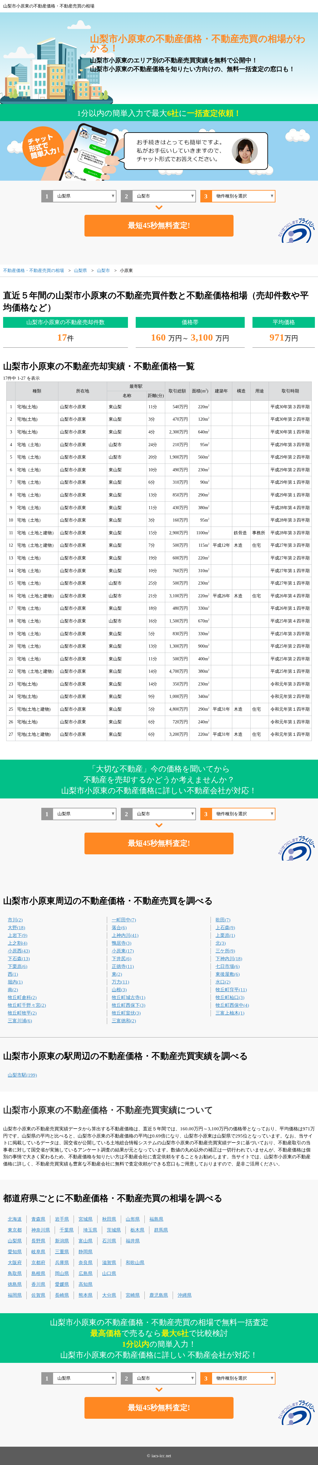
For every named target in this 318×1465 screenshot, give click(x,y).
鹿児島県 (158, 1295)
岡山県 (62, 1273)
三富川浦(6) (20, 1020)
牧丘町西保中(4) (232, 1005)
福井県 (133, 1240)
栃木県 (137, 1230)
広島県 (86, 1273)
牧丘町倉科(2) (22, 997)
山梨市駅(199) (22, 1075)
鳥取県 (15, 1273)
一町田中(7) (124, 919)
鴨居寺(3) (121, 943)
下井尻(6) (121, 958)
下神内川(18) (229, 958)
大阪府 (15, 1262)
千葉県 (67, 1230)
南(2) (13, 989)
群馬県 (161, 1230)
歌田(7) (223, 919)
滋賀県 (109, 1262)
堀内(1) (15, 981)
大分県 (109, 1295)
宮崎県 (133, 1295)
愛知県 (15, 1251)
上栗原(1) (225, 935)
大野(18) (16, 927)
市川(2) (15, 919)
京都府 (38, 1262)
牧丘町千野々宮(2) (27, 1005)
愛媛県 (62, 1284)
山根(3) (119, 989)
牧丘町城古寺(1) (128, 997)
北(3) (221, 943)
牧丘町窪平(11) (231, 989)
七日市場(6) (228, 966)
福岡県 (15, 1295)
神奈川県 (40, 1230)
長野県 (38, 1240)
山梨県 (15, 1240)
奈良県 (86, 1262)
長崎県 (62, 1295)
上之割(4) (17, 943)
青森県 (38, 1219)
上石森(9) (225, 927)
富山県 (86, 1240)
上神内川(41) (125, 935)
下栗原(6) (17, 966)
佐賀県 (38, 1295)
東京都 (15, 1230)
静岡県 (86, 1251)
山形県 (133, 1219)
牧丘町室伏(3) (126, 1013)
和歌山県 (135, 1262)
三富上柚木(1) (230, 1013)
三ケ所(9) (225, 950)
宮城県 (86, 1219)
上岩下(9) (17, 935)
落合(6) (119, 927)
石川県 (109, 1240)
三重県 (62, 1251)
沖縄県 (185, 1295)
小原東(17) (123, 950)
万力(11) (120, 981)
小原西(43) (19, 950)
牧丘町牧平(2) (22, 1013)
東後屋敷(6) (228, 974)
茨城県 (114, 1230)
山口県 (109, 1273)
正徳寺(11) (123, 966)
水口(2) (223, 981)
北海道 (15, 1219)
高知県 (86, 1284)
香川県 (38, 1284)
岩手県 (62, 1219)
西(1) (13, 974)
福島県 (156, 1219)
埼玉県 (90, 1230)
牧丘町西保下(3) (128, 1005)
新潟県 (62, 1240)
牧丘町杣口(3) (230, 997)
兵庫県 (62, 1262)
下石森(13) (19, 958)
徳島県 (15, 1284)
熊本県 (86, 1295)
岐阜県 (38, 1251)
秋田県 (109, 1219)
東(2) (117, 974)
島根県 (38, 1273)
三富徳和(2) (124, 1020)
